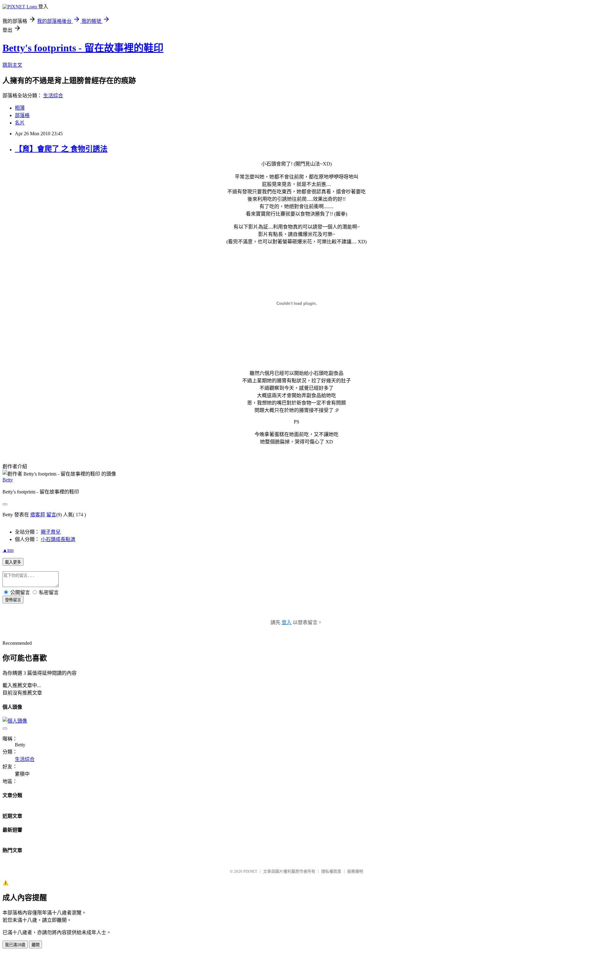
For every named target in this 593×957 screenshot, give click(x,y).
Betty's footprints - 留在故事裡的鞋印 (82, 47)
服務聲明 (355, 871)
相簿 (20, 108)
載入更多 (13, 562)
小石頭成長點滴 (58, 539)
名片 (20, 122)
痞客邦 (37, 514)
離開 (36, 944)
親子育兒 (51, 532)
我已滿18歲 (15, 944)
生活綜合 (53, 95)
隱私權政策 (331, 871)
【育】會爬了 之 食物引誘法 (61, 149)
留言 (51, 514)
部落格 (22, 115)
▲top (8, 550)
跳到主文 (12, 65)
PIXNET (250, 871)
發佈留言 (13, 600)
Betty (7, 479)
